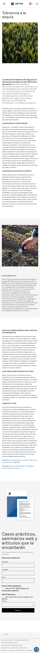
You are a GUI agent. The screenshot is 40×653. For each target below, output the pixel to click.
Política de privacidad (24, 650)
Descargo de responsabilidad (11, 645)
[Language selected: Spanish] (31, 3)
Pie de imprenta (7, 640)
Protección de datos (21, 640)
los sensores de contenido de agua (21, 460)
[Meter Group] (16, 3)
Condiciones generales (9, 642)
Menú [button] (7, 634)
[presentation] (16, 3)
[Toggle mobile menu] (4, 3)
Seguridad (23, 648)
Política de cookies (8, 650)
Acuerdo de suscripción (9, 648)
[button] (36, 649)
